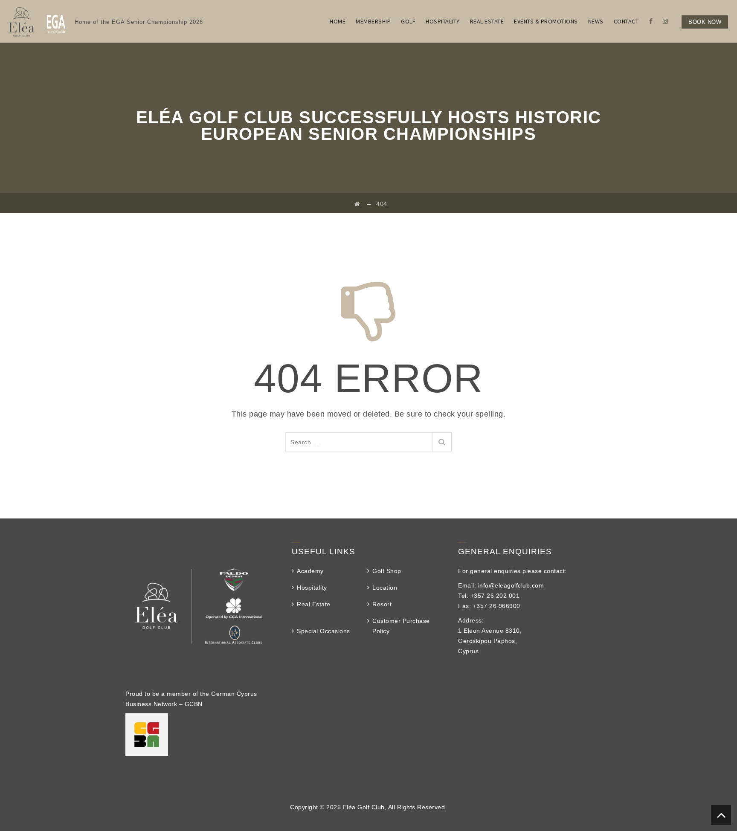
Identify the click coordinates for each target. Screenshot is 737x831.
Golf (408, 21)
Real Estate (487, 21)
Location (384, 587)
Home (337, 21)
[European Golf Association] (56, 21)
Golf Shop (386, 571)
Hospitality (443, 21)
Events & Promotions (546, 21)
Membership (373, 21)
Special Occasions (323, 631)
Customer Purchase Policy (401, 625)
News (596, 21)
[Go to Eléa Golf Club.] (357, 204)
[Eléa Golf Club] (21, 21)
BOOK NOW (704, 22)
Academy (310, 571)
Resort (382, 604)
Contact (626, 21)
